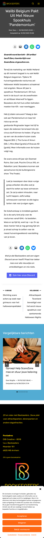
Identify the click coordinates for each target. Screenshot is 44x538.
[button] (40, 489)
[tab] (17, 391)
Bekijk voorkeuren (22, 529)
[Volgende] (37, 364)
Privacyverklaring (24, 535)
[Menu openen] (38, 4)
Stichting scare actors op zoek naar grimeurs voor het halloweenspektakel (12, 298)
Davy (14, 30)
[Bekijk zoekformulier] (33, 3)
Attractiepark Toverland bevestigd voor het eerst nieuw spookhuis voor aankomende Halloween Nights (33, 304)
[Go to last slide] (7, 364)
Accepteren (22, 516)
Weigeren (22, 523)
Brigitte (12, 380)
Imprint (33, 535)
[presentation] (22, 350)
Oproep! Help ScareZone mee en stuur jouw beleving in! (21, 372)
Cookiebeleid (12, 535)
